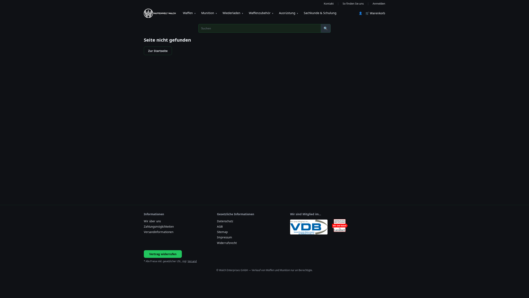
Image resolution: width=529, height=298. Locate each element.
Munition (209, 13)
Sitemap (222, 232)
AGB (220, 226)
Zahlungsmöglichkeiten (159, 226)
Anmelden (379, 3)
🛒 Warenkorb (375, 13)
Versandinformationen (158, 232)
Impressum (224, 237)
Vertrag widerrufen (162, 254)
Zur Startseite (158, 51)
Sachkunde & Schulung (320, 13)
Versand (192, 261)
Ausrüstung (288, 13)
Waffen (189, 13)
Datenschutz (225, 221)
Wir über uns (152, 221)
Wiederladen (233, 13)
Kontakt (329, 3)
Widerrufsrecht (227, 243)
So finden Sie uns (353, 3)
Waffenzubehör (261, 13)
